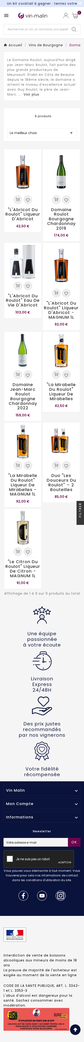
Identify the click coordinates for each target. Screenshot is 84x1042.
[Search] (74, 29)
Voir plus (31, 94)
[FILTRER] (80, 521)
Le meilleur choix (42, 133)
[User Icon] (66, 15)
